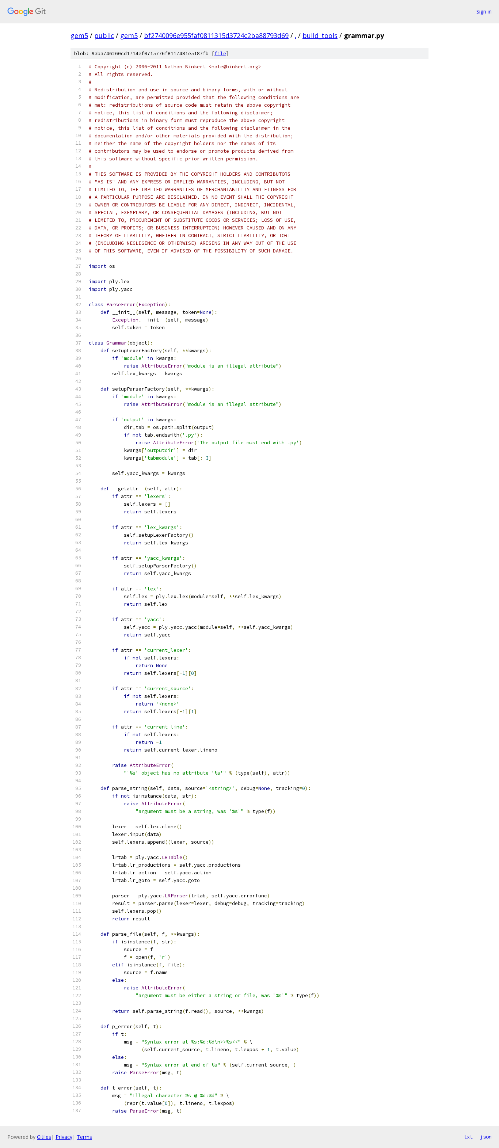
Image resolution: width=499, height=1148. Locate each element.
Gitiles (44, 1136)
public (104, 35)
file (220, 53)
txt (468, 1136)
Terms (84, 1136)
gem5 (79, 35)
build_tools (320, 35)
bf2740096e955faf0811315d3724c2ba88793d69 (216, 35)
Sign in (484, 11)
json (486, 1136)
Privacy (64, 1136)
